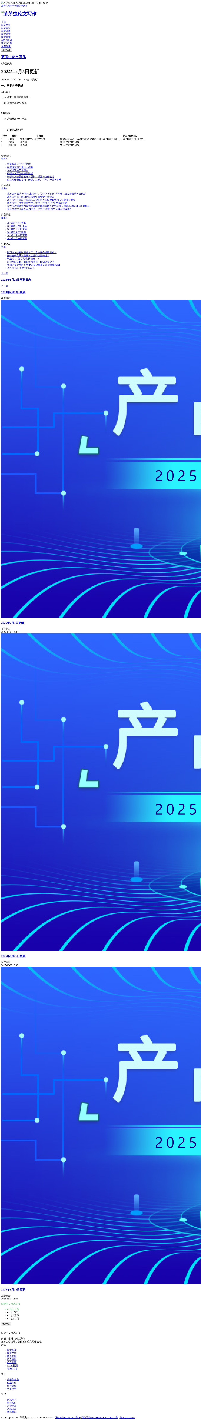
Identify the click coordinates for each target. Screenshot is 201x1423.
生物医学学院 (20, 6)
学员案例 (11, 1412)
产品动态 (11, 1399)
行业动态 (11, 1406)
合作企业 (11, 1385)
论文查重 (6, 34)
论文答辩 (6, 28)
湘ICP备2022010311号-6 (67, 1417)
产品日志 (11, 1409)
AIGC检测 (6, 40)
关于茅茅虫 (13, 1379)
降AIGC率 (6, 43)
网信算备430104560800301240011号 (99, 1417)
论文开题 (6, 31)
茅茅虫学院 (7, 6)
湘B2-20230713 (127, 1417)
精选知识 (11, 1403)
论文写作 (6, 25)
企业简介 (11, 1382)
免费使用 (6, 46)
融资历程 (11, 1389)
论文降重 (6, 37)
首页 (3, 21)
